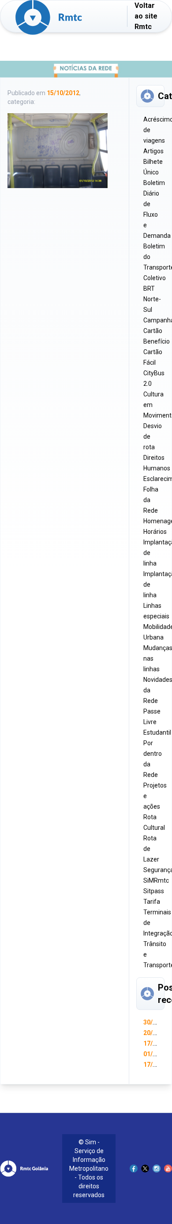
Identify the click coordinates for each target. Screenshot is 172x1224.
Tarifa (151, 901)
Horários (155, 531)
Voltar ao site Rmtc (146, 16)
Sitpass (153, 891)
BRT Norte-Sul (152, 299)
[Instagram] (157, 1168)
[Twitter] (145, 1168)
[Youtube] (168, 1168)
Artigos (153, 151)
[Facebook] (134, 1168)
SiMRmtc (156, 880)
